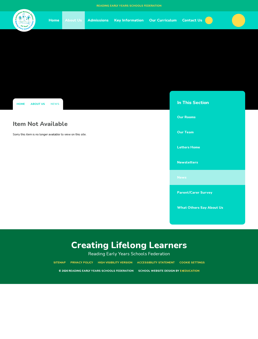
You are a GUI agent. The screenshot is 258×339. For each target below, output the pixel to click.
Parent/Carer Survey (194, 192)
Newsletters (187, 162)
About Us (38, 104)
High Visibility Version (115, 262)
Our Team (185, 132)
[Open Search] (238, 20)
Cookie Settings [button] (192, 262)
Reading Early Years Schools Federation (129, 6)
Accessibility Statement (156, 262)
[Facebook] (209, 20)
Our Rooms (186, 117)
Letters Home (188, 147)
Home (21, 104)
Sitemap (59, 262)
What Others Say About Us (200, 207)
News (55, 104)
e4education (189, 271)
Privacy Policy (81, 262)
